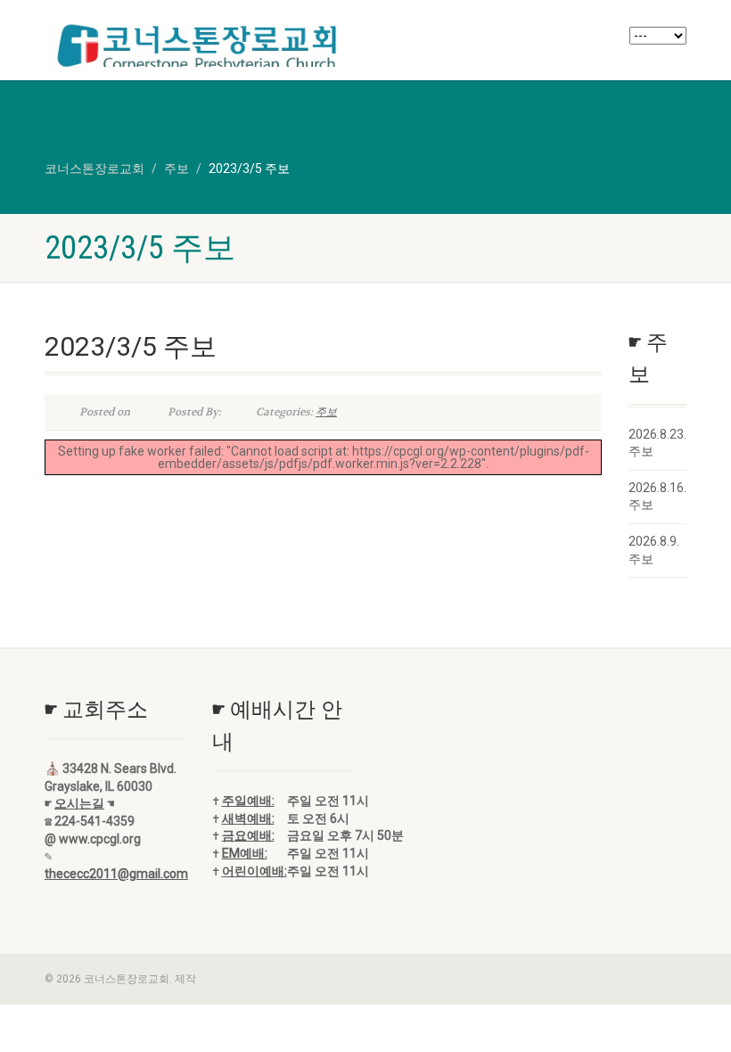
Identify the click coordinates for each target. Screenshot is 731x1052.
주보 (326, 412)
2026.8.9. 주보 (653, 550)
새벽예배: (248, 818)
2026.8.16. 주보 (657, 497)
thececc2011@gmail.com (116, 874)
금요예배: (248, 835)
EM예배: (244, 853)
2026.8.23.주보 (657, 443)
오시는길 (79, 803)
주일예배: (248, 800)
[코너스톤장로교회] (198, 48)
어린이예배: (254, 871)
